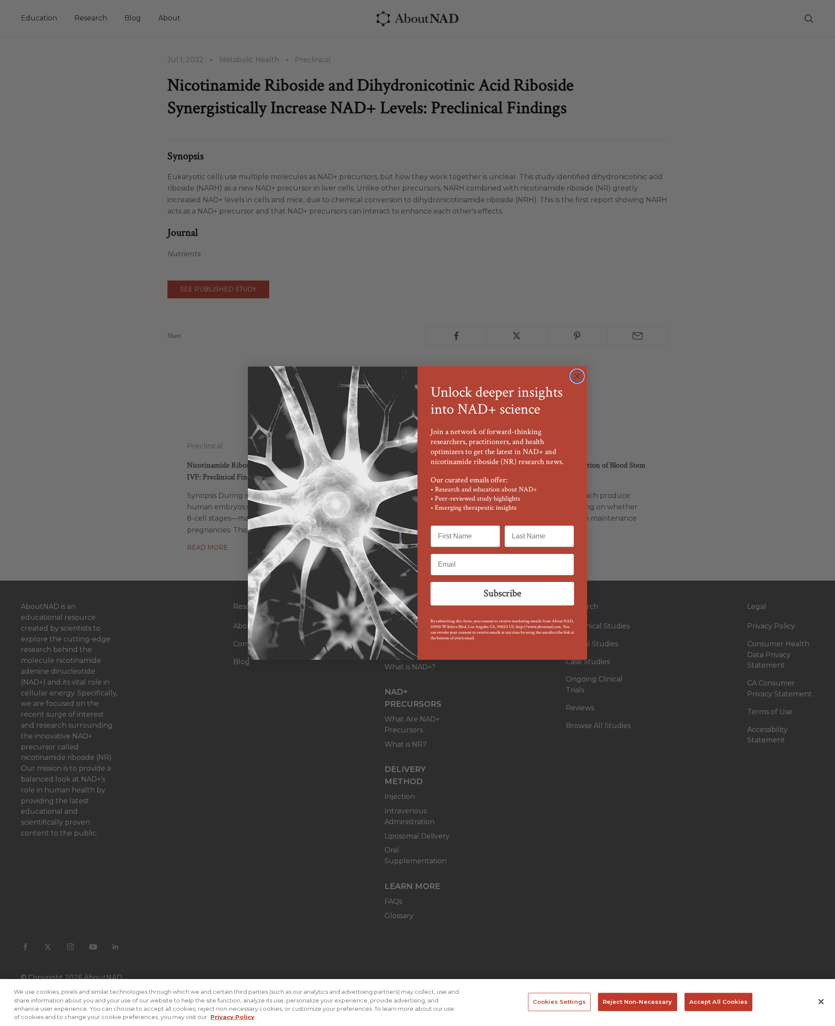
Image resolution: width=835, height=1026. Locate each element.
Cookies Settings (559, 1001)
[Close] (821, 1001)
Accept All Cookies (718, 1001)
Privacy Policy (232, 1016)
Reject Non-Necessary (637, 1001)
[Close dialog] (577, 376)
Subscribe (502, 593)
